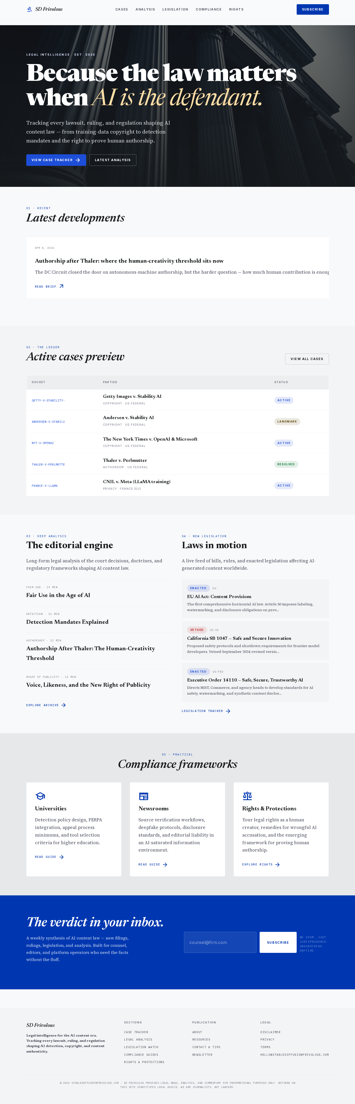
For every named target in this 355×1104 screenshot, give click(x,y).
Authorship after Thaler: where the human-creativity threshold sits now (129, 261)
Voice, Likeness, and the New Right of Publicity (88, 685)
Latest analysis (113, 160)
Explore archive (46, 705)
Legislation (175, 9)
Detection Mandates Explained (67, 622)
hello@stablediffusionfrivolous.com (294, 1055)
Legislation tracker (206, 711)
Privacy (267, 1039)
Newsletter (202, 1055)
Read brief (50, 286)
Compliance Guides (141, 1055)
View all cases (307, 359)
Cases (121, 9)
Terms (265, 1047)
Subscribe (313, 9)
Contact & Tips (206, 1047)
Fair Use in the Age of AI (58, 596)
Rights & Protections (144, 1062)
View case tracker (56, 160)
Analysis (145, 9)
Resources (201, 1039)
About (197, 1032)
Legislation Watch (141, 1047)
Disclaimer (270, 1032)
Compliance (209, 9)
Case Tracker (136, 1032)
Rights (236, 9)
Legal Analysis (138, 1039)
